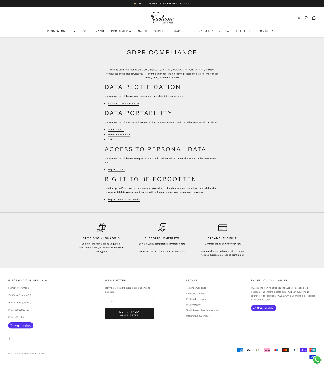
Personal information (119, 134)
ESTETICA (243, 31)
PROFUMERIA (121, 31)
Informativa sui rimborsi (198, 315)
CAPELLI (160, 31)
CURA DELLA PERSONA (211, 31)
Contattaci (267, 31)
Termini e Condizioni (196, 287)
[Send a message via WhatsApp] (317, 360)
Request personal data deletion (124, 199)
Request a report (116, 169)
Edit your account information (123, 103)
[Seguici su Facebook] (9, 338)
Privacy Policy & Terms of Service (162, 77)
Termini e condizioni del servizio (202, 310)
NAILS (142, 31)
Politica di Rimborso (196, 299)
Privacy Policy (193, 304)
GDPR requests (116, 129)
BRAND (99, 31)
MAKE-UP (180, 31)
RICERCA (80, 31)
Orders (111, 139)
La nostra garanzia (195, 293)
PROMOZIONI (57, 31)
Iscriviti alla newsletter (129, 313)
